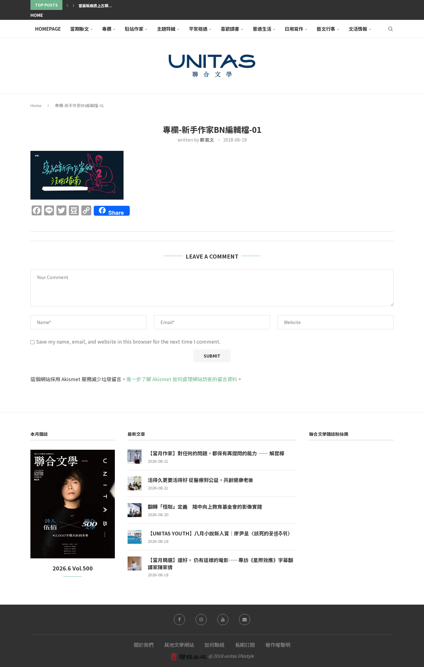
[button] (67, 5)
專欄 (106, 28)
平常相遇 (198, 28)
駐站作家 (134, 28)
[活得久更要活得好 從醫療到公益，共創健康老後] (135, 483)
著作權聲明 (277, 644)
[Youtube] (222, 619)
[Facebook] (179, 619)
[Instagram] (201, 619)
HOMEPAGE (48, 28)
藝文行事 (326, 28)
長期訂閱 (245, 644)
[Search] (390, 29)
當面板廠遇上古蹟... (95, 5)
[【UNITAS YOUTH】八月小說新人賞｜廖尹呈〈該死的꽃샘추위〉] (135, 537)
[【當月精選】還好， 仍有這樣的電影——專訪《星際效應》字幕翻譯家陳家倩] (135, 563)
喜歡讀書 (230, 28)
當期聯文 (79, 28)
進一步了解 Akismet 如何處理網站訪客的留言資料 (181, 379)
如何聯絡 (214, 644)
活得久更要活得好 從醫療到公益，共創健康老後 (200, 479)
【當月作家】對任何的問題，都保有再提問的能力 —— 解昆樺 (216, 453)
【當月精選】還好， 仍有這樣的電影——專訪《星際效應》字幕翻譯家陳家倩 (220, 563)
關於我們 (144, 644)
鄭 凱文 (207, 140)
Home (36, 15)
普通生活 (262, 28)
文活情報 (358, 28)
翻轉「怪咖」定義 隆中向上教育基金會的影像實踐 (205, 506)
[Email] (244, 619)
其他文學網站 (179, 644)
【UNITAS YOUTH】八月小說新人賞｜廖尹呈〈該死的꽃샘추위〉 (220, 533)
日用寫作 (294, 28)
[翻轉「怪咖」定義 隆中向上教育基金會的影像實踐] (135, 510)
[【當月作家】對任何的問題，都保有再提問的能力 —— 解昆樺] (135, 457)
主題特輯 (166, 28)
